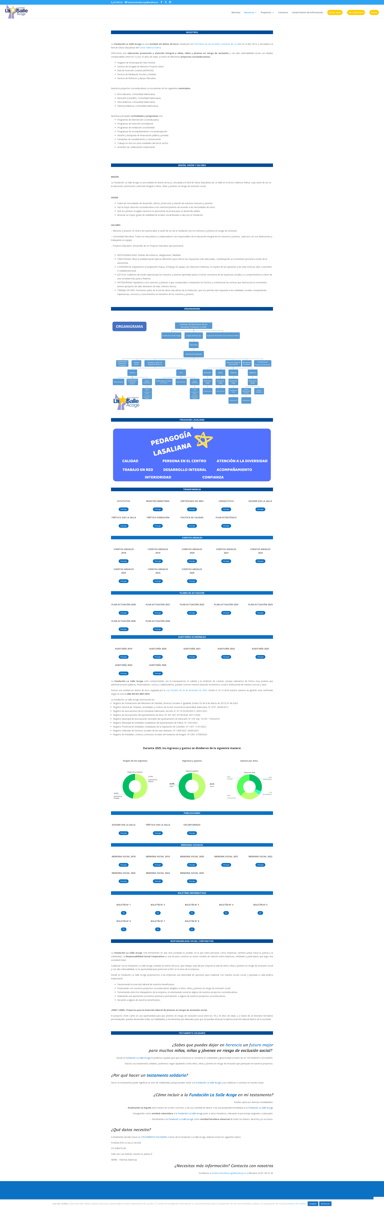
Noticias (236, 12)
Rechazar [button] (325, 1203)
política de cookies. (297, 1203)
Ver (124, 913)
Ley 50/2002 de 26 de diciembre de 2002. (187, 690)
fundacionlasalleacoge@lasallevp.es (229, 1173)
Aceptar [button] (312, 1203)
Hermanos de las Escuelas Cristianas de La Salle (218, 44)
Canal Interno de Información (307, 12)
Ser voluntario (356, 12)
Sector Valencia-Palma (150, 47)
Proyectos (266, 12)
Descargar (123, 509)
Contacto (283, 12)
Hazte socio (335, 12)
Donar (374, 12)
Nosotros (249, 12)
